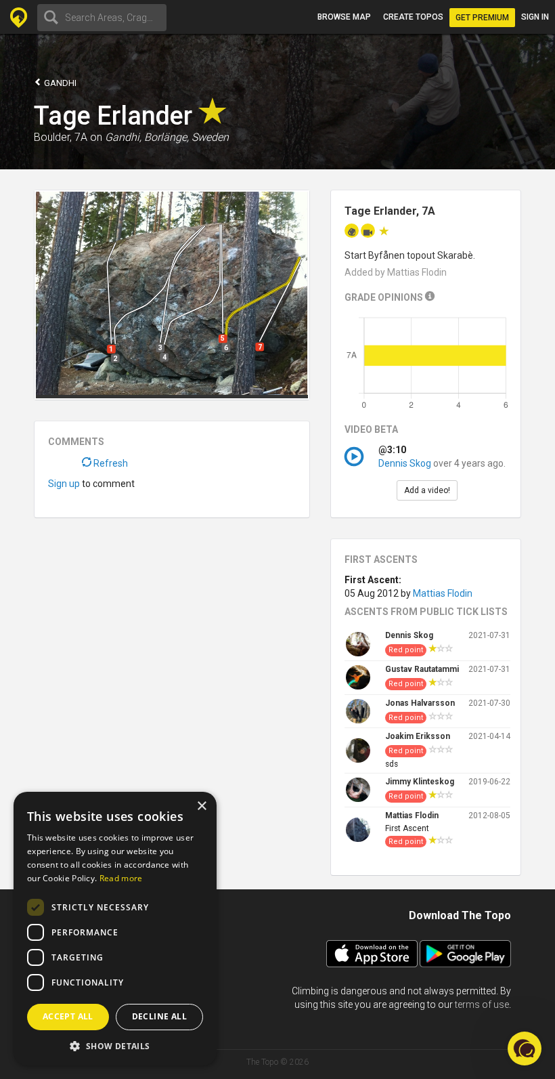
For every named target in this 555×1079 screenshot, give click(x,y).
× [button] (201, 806)
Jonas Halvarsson (420, 703)
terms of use (482, 1004)
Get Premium (482, 17)
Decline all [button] (159, 1016)
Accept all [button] (68, 1016)
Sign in (535, 17)
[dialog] (115, 928)
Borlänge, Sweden (186, 137)
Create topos (413, 17)
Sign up (64, 483)
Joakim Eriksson (417, 736)
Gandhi (59, 83)
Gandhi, (123, 137)
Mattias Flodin (442, 593)
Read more (121, 878)
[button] (115, 1045)
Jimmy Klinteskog (419, 781)
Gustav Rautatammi (422, 669)
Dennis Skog (404, 463)
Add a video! (427, 490)
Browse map (344, 17)
